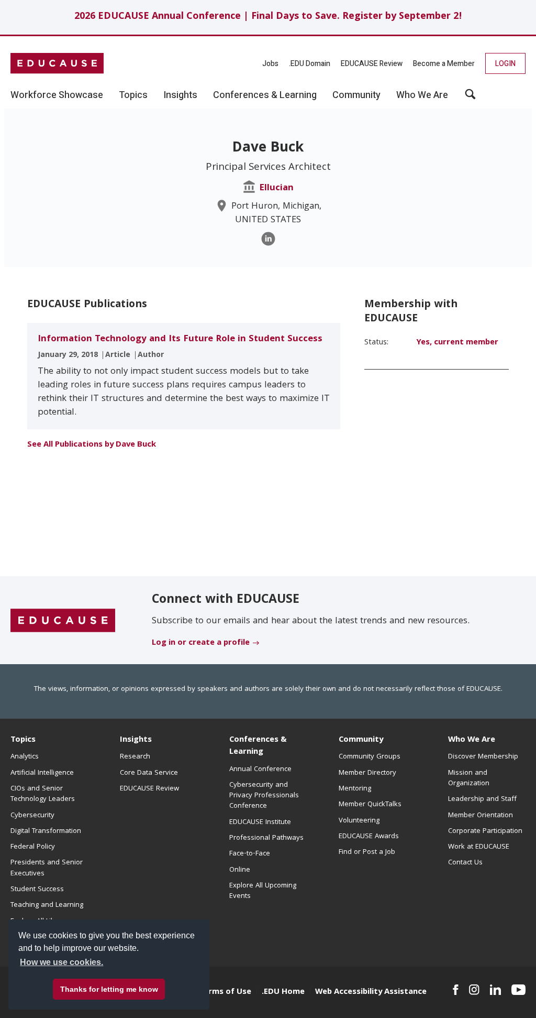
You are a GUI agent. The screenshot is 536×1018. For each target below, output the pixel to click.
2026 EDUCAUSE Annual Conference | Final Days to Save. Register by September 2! (268, 17)
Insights (136, 740)
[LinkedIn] (268, 239)
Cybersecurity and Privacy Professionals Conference (264, 796)
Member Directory (367, 773)
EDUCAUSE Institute (260, 822)
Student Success (37, 889)
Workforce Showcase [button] (56, 95)
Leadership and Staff (482, 799)
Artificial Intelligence (42, 773)
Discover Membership (483, 757)
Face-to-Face (249, 854)
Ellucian (276, 188)
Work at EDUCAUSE (478, 847)
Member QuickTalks (370, 804)
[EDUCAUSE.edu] (57, 63)
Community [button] (356, 95)
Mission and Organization (468, 778)
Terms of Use (225, 992)
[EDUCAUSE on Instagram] (474, 989)
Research (135, 757)
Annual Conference (260, 769)
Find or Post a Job (367, 852)
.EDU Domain (309, 63)
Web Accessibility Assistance (371, 992)
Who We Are (471, 740)
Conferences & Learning (258, 746)
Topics (23, 740)
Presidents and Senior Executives (46, 868)
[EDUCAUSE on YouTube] (518, 989)
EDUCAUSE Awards (369, 836)
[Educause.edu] (62, 620)
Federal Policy (32, 847)
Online (239, 870)
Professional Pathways (266, 838)
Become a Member (444, 63)
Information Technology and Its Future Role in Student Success (180, 339)
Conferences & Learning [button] (265, 95)
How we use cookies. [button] (61, 962)
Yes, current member (457, 343)
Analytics (24, 757)
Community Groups (369, 757)
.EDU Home (283, 992)
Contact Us (465, 863)
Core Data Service (149, 773)
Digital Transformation (45, 831)
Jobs (270, 63)
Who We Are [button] (422, 95)
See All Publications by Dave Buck (91, 445)
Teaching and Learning (46, 905)
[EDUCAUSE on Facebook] (456, 989)
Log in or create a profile (201, 643)
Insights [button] (180, 95)
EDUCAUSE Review (372, 63)
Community (361, 740)
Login (505, 63)
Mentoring (355, 789)
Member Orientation (480, 815)
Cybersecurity (32, 815)
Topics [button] (133, 95)
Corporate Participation (485, 831)
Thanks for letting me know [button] (109, 989)
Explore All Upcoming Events (262, 891)
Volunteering (359, 821)
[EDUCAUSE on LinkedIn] (495, 989)
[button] (470, 98)
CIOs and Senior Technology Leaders (42, 794)
